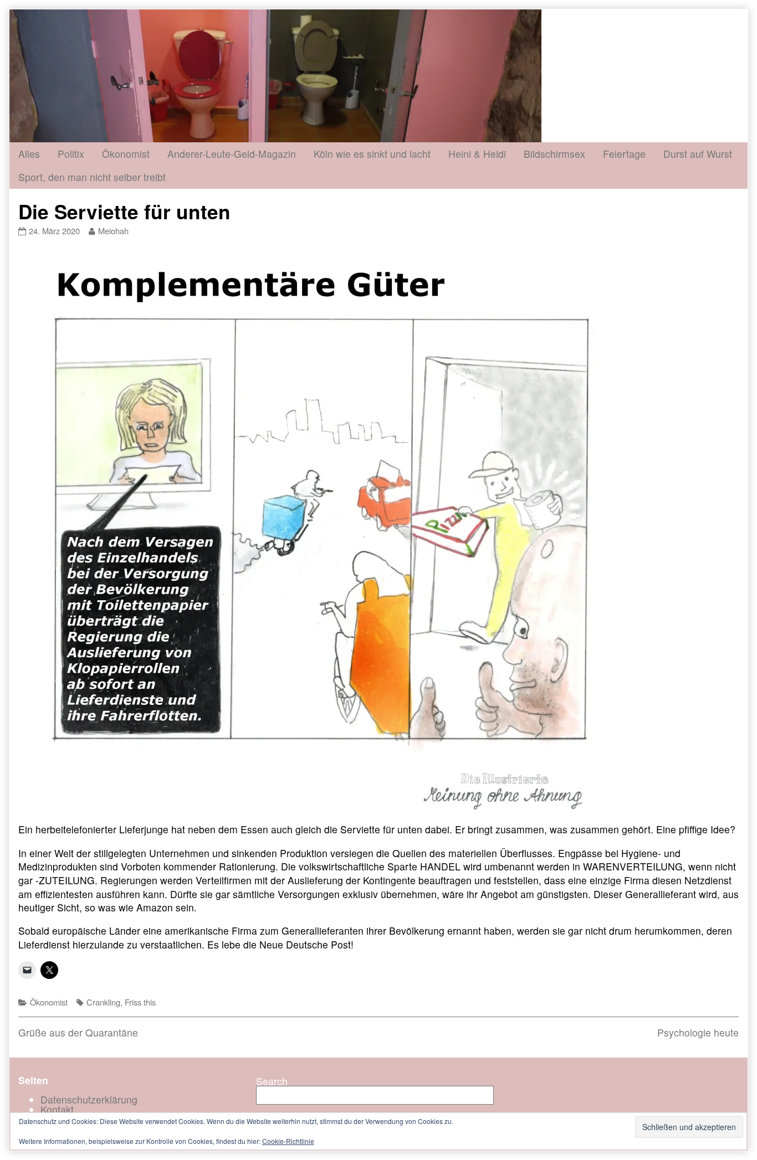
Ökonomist (126, 154)
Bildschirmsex (554, 154)
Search (272, 1081)
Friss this (140, 1002)
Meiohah (113, 230)
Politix (71, 154)
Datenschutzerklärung (88, 1099)
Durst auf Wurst (697, 154)
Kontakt (57, 1109)
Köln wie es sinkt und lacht (372, 154)
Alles (29, 154)
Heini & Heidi (477, 154)
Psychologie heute (698, 1032)
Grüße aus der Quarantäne (78, 1032)
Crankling (103, 1002)
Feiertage (624, 154)
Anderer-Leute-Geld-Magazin (231, 154)
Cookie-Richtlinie (288, 1141)
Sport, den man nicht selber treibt (92, 177)
